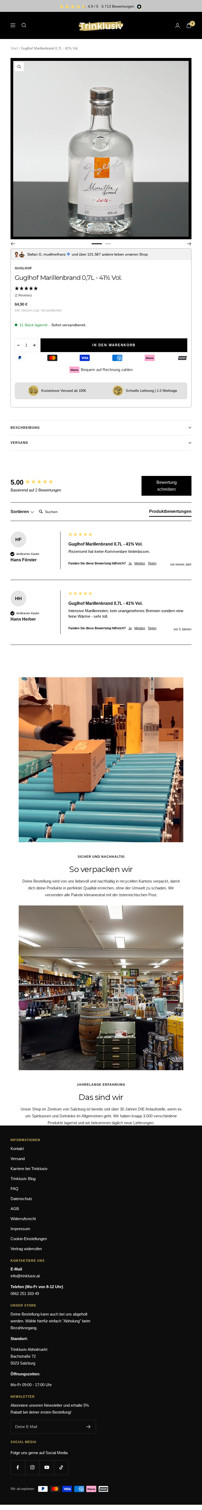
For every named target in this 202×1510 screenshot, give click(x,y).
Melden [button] (139, 563)
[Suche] (24, 25)
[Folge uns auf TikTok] (61, 1467)
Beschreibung (25, 428)
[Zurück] (13, 244)
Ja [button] (130, 563)
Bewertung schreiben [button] (166, 485)
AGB (15, 1208)
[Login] (177, 25)
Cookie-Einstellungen (29, 1238)
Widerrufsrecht (23, 1218)
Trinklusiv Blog (23, 1178)
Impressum (20, 1228)
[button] (101, 292)
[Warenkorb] (188, 25)
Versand (19, 443)
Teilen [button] (152, 563)
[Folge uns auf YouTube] (46, 1467)
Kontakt (17, 1148)
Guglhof (23, 268)
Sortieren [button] (20, 511)
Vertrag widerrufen (26, 1248)
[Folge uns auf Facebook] (18, 1467)
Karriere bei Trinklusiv (29, 1168)
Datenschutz (21, 1198)
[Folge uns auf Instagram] (32, 1467)
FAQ (14, 1188)
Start (14, 48)
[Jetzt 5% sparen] (88, 1427)
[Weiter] (189, 244)
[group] (38, 482)
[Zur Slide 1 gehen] (97, 243)
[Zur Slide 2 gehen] (107, 243)
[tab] (170, 513)
